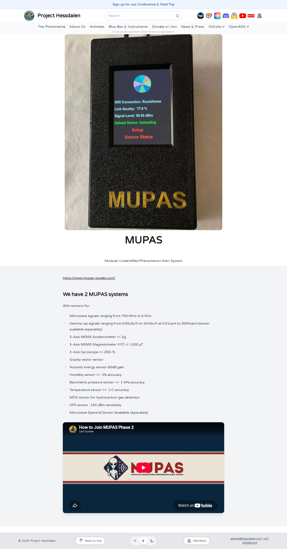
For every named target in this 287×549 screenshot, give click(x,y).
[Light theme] (135, 541)
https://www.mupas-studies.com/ (89, 278)
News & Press (192, 27)
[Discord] (225, 15)
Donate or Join (164, 27)
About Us (77, 27)
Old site (215, 27)
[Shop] (200, 15)
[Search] (177, 15)
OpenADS (237, 27)
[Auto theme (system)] (143, 541)
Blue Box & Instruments (128, 27)
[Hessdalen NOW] (251, 15)
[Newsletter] (234, 15)
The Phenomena (51, 27)
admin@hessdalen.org (245, 538)
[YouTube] (242, 15)
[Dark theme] (152, 541)
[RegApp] (217, 15)
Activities (97, 27)
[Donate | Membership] (209, 15)
